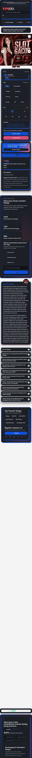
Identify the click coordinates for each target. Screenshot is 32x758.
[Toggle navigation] (3, 15)
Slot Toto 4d (19, 419)
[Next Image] (29, 51)
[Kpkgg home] (8, 9)
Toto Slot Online (10, 422)
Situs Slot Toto (9, 419)
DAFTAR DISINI (16, 133)
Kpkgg (5, 167)
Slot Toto (14, 416)
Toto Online (22, 416)
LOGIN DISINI (16, 138)
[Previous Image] (2, 51)
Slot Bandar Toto (21, 422)
